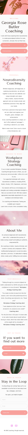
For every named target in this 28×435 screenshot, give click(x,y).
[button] (14, 45)
